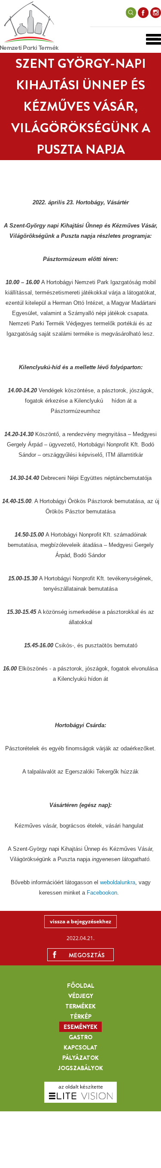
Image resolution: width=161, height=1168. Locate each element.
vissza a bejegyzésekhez (80, 921)
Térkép (80, 1016)
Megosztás (87, 955)
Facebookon (102, 892)
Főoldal (80, 985)
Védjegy (80, 996)
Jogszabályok (80, 1068)
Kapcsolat (80, 1047)
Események (80, 1026)
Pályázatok (80, 1057)
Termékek (80, 1006)
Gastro (80, 1037)
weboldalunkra (117, 882)
